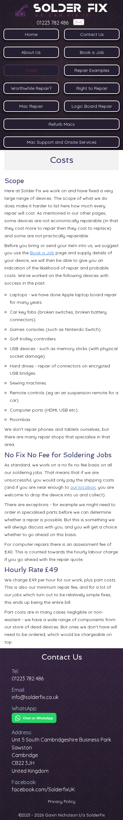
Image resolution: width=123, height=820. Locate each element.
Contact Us (92, 34)
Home (31, 34)
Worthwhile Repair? (31, 88)
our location (83, 487)
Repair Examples (91, 70)
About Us (31, 52)
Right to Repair (92, 88)
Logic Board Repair (92, 106)
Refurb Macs (62, 124)
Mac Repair (31, 106)
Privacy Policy (61, 801)
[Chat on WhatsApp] (34, 721)
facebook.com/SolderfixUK (43, 789)
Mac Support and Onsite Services (62, 142)
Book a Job (92, 52)
